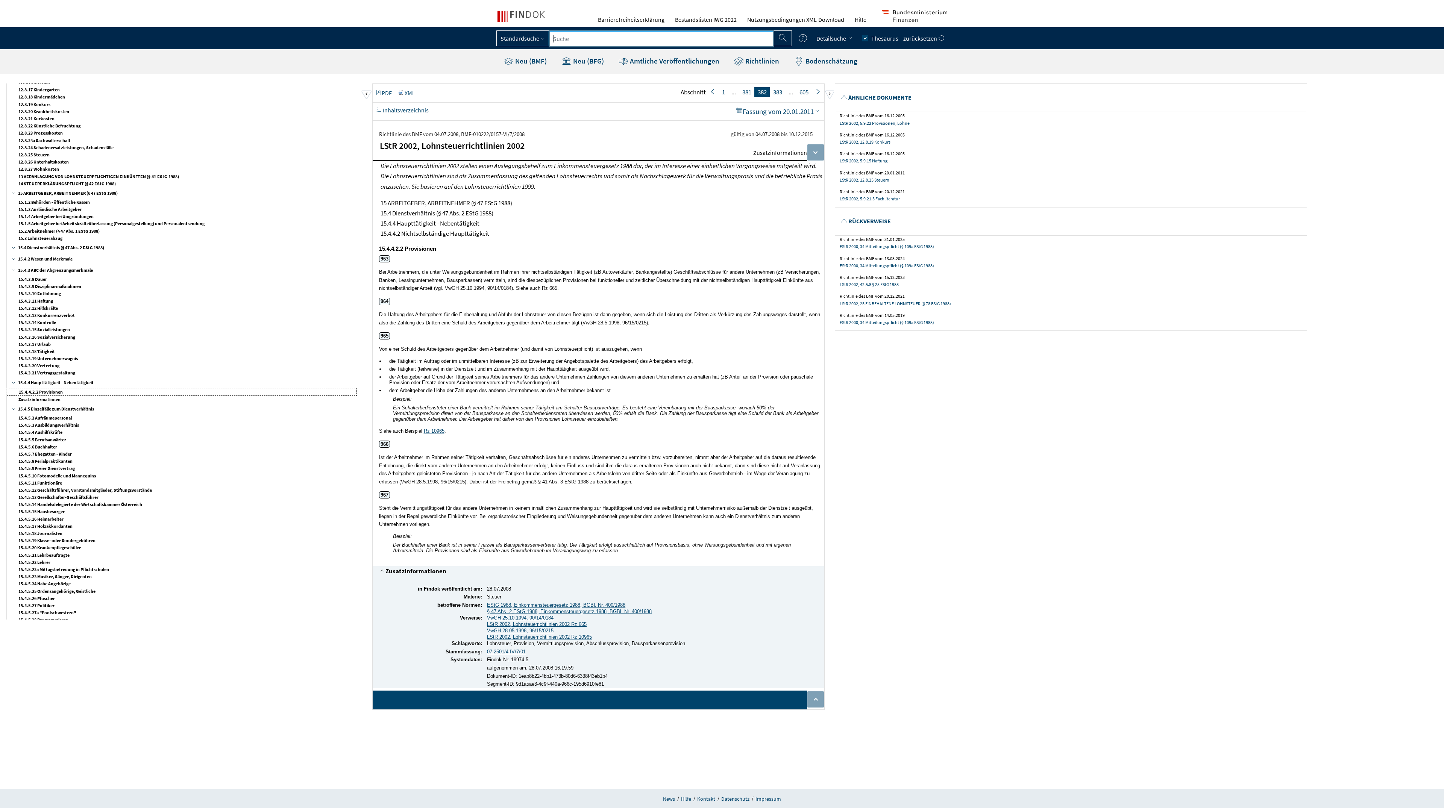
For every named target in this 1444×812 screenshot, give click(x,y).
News (669, 798)
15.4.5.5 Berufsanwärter (42, 439)
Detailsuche (831, 38)
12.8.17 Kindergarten (39, 89)
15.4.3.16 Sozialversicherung (46, 337)
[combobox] (661, 38)
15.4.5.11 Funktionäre (40, 483)
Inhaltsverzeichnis (405, 110)
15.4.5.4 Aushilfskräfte (40, 432)
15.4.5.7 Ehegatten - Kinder (45, 454)
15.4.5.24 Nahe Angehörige (44, 583)
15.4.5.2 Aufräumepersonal (45, 418)
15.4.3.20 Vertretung (38, 365)
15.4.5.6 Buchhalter (37, 447)
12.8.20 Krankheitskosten (43, 111)
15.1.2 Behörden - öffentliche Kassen (54, 202)
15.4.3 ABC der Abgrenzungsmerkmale (55, 270)
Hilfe (860, 19)
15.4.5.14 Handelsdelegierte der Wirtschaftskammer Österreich (80, 504)
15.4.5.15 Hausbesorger (41, 511)
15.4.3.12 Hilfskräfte (38, 308)
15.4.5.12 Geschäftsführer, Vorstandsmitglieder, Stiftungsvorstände (85, 490)
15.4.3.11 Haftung (35, 301)
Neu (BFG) (588, 60)
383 (777, 92)
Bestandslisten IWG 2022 (706, 19)
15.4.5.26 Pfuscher (36, 598)
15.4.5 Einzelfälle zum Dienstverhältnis (56, 409)
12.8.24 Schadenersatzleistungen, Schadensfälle (66, 147)
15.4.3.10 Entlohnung (39, 293)
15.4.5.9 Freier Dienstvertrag (46, 468)
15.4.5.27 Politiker (36, 605)
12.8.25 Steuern (34, 155)
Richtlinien (761, 60)
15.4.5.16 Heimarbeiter (41, 519)
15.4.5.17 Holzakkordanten (45, 526)
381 (746, 92)
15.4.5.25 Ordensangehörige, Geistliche (57, 591)
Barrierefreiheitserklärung (631, 19)
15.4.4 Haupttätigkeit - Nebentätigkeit (56, 382)
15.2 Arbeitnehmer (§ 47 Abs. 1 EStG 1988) (59, 231)
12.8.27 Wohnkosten (38, 169)
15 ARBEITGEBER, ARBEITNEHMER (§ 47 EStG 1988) (68, 193)
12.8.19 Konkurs (34, 104)
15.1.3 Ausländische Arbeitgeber (50, 209)
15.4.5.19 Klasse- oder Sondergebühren (57, 540)
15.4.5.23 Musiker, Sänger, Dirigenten (55, 576)
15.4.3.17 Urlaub (34, 344)
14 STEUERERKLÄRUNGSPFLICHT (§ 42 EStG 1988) (67, 183)
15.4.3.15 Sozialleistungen (44, 329)
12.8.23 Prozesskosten (40, 133)
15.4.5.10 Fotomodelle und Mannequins (57, 476)
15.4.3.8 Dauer (32, 279)
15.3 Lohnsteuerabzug (40, 238)
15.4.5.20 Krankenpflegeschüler (49, 547)
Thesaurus (884, 38)
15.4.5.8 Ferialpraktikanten (45, 461)
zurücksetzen (920, 38)
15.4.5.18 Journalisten (40, 533)
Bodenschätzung (830, 60)
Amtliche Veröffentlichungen (673, 60)
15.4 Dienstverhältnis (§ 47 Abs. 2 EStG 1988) (61, 247)
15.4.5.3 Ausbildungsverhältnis (48, 425)
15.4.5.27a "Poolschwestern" (47, 612)
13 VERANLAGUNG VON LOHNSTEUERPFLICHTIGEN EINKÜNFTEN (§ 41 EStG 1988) (98, 176)
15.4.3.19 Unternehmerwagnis (48, 358)
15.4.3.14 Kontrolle (37, 322)
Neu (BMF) (530, 60)
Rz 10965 (434, 431)
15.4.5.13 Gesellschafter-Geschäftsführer (58, 497)
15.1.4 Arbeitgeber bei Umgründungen (56, 216)
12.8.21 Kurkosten (36, 118)
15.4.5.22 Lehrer (34, 562)
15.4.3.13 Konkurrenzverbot (46, 315)
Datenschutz (735, 798)
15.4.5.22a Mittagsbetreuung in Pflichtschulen (63, 569)
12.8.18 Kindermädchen (41, 97)
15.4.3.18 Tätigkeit (36, 351)
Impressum (768, 798)
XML (410, 93)
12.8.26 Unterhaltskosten (43, 162)
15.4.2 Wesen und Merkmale (45, 259)
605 (803, 92)
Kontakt (706, 798)
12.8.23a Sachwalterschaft (44, 140)
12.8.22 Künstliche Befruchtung (49, 126)
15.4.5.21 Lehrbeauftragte (44, 555)
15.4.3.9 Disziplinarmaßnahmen (49, 286)
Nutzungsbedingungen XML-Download (795, 19)
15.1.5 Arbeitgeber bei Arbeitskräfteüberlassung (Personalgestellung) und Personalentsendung (111, 223)
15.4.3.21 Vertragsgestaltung (46, 373)
